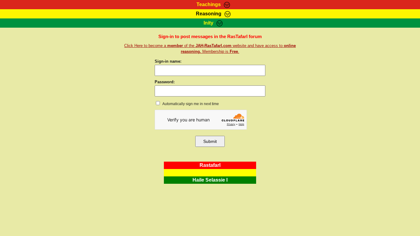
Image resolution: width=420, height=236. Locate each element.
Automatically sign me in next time (190, 104)
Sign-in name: (168, 61)
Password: (165, 82)
